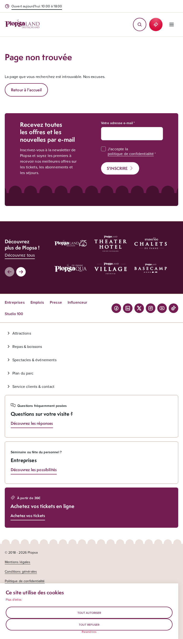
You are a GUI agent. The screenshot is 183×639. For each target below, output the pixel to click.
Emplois (37, 302)
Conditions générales (21, 571)
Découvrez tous (20, 255)
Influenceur (77, 302)
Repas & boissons (27, 346)
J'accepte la (131, 151)
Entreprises (15, 302)
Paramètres (89, 631)
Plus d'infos (13, 599)
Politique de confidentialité (25, 581)
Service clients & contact (33, 386)
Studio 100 (14, 314)
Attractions (21, 333)
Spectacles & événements (34, 359)
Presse (56, 302)
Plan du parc (22, 373)
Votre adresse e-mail (117, 123)
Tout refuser (89, 625)
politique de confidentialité (131, 153)
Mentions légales (17, 562)
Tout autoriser (89, 613)
